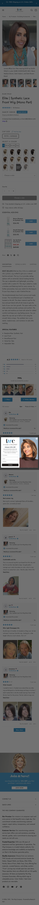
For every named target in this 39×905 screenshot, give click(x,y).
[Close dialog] (37, 439)
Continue (10, 465)
